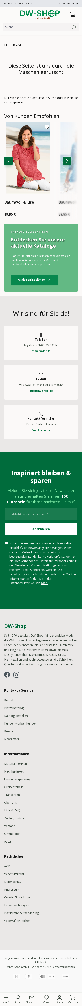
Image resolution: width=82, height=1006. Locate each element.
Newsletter (11, 739)
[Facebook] (7, 675)
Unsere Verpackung (17, 779)
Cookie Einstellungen (18, 897)
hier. (44, 583)
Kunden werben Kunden (20, 723)
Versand (9, 826)
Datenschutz (12, 882)
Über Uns (10, 803)
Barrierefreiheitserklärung (21, 913)
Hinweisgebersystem (18, 905)
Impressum (12, 889)
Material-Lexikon (15, 764)
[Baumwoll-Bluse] (28, 158)
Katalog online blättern (34, 279)
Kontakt (9, 700)
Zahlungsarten (14, 818)
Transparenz (12, 795)
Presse (8, 731)
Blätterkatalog (14, 708)
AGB (7, 866)
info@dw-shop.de (41, 391)
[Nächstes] (67, 161)
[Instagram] (16, 675)
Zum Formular (41, 430)
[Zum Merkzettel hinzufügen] (47, 127)
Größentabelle (14, 787)
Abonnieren (41, 529)
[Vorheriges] (8, 161)
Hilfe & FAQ (12, 810)
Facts (8, 841)
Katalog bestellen (16, 716)
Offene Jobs (12, 834)
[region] (41, 166)
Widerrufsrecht (14, 874)
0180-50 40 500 (41, 351)
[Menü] (7, 15)
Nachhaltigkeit (14, 771)
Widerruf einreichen (17, 921)
